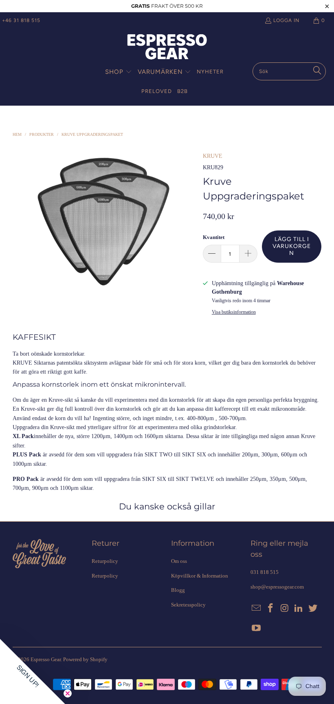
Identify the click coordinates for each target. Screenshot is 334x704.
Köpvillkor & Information (199, 576)
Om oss (179, 561)
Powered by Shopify (85, 659)
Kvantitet (213, 237)
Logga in (286, 20)
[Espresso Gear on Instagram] (285, 608)
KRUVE (212, 156)
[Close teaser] (68, 693)
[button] (118, 72)
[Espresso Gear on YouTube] (256, 628)
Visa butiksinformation (234, 312)
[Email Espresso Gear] (256, 608)
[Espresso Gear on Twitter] (313, 608)
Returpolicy (105, 561)
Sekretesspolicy (188, 605)
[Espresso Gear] (167, 47)
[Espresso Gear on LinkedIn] (299, 608)
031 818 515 (264, 572)
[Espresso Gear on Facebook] (270, 608)
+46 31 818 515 (21, 20)
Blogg (178, 590)
